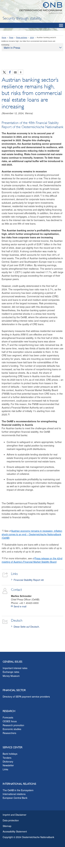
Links (5, 769)
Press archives (21, 37)
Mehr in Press (12, 48)
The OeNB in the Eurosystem (18, 790)
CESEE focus (10, 721)
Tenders (7, 757)
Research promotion (13, 725)
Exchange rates (11, 671)
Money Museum (11, 675)
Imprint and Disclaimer (14, 814)
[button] (4, 72)
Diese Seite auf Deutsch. (27, 626)
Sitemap (7, 826)
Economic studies (12, 729)
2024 (32, 37)
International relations (14, 794)
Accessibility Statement (15, 831)
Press (11, 37)
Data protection (11, 820)
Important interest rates (15, 668)
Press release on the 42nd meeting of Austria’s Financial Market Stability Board (32, 560)
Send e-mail (20, 606)
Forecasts (8, 717)
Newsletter (8, 765)
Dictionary (8, 761)
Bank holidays (10, 753)
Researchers (9, 733)
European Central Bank (15, 797)
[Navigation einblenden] (61, 25)
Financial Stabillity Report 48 (29, 580)
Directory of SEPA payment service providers (26, 696)
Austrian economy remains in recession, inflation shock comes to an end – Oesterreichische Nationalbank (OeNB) (32, 534)
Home (4, 37)
